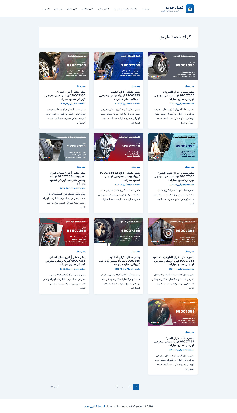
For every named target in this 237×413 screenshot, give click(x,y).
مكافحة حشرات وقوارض (125, 8)
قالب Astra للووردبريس (95, 406)
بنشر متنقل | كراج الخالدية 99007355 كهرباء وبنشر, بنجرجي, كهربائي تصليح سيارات (119, 260)
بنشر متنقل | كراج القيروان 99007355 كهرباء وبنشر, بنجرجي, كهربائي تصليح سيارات (173, 95)
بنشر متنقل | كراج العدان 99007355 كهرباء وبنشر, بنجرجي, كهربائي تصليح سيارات (65, 95)
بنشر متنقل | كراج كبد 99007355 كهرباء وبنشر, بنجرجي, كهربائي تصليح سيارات (120, 176)
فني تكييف (72, 8)
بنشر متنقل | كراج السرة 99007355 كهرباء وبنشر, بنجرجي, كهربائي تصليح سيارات (173, 341)
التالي (55, 386)
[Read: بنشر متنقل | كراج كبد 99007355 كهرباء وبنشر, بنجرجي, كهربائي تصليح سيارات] (118, 147)
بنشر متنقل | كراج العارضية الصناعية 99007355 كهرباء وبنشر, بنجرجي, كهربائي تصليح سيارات (173, 260)
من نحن (58, 8)
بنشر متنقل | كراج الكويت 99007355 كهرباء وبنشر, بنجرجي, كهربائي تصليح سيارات (119, 95)
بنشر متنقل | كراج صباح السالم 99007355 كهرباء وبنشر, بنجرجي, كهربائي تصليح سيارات (65, 260)
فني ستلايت (87, 8)
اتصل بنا (46, 8)
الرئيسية (146, 8)
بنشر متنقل (189, 86)
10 (116, 386)
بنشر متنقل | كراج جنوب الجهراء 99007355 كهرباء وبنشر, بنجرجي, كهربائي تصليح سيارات (173, 176)
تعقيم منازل (103, 8)
